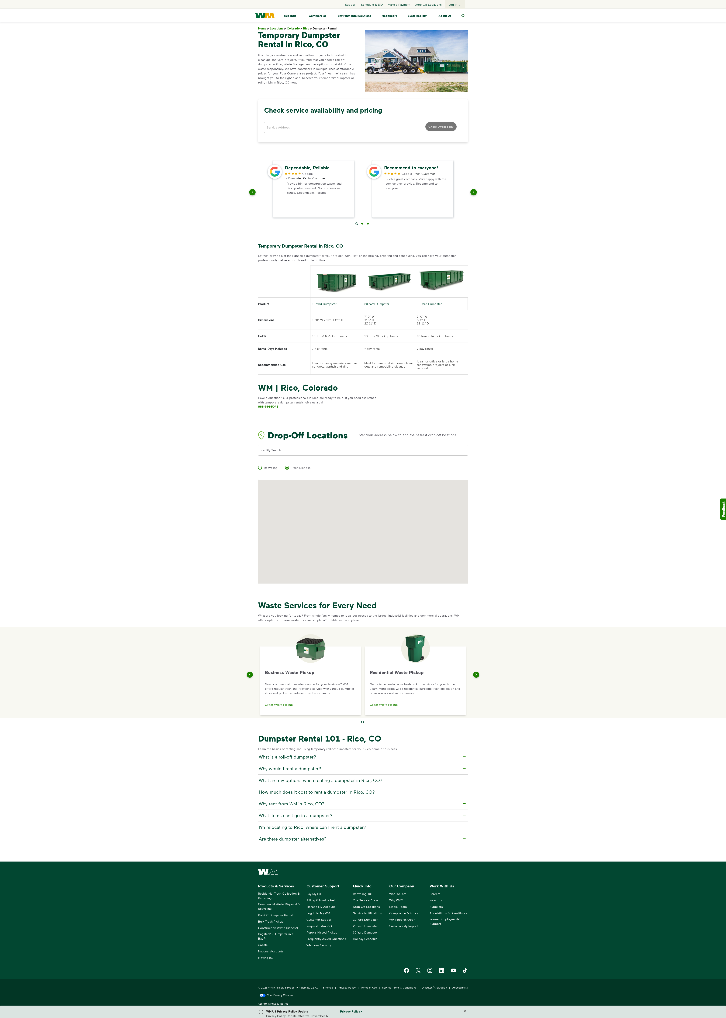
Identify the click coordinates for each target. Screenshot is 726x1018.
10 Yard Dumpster (365, 919)
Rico (307, 28)
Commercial (317, 16)
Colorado (294, 28)
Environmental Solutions (354, 16)
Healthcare (389, 16)
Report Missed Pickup (321, 932)
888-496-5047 (268, 406)
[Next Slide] (476, 675)
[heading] (362, 757)
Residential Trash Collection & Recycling (279, 896)
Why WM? (396, 900)
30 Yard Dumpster (429, 304)
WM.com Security (318, 945)
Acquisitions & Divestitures (448, 913)
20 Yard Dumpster (376, 304)
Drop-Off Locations (428, 4)
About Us (444, 16)
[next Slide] (473, 193)
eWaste (263, 945)
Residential (289, 16)
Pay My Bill (314, 894)
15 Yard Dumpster (324, 304)
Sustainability (417, 16)
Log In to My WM (318, 913)
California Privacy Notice (273, 1003)
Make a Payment (399, 4)
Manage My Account (320, 906)
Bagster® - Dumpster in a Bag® (275, 936)
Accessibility (460, 987)
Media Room (398, 906)
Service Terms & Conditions (399, 987)
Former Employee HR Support (445, 921)
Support (350, 4)
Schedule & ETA (372, 4)
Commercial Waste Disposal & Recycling (279, 906)
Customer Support (319, 919)
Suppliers (436, 906)
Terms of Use (369, 987)
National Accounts (270, 951)
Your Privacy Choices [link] (280, 995)
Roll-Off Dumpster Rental (275, 915)
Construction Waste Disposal (278, 928)
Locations (278, 28)
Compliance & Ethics (403, 913)
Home (263, 28)
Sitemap (328, 987)
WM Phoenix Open (402, 919)
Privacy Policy (347, 987)
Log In (452, 4)
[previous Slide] (252, 193)
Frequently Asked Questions (326, 939)
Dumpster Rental (325, 28)
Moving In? (265, 957)
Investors (436, 900)
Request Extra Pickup (321, 926)
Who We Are (397, 894)
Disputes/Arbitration (434, 987)
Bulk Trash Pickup (270, 921)
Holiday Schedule (365, 939)
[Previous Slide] (250, 675)
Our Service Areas (366, 900)
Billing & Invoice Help (321, 900)
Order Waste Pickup (279, 704)
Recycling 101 (362, 894)
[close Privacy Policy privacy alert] (465, 1011)
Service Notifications (367, 913)
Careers (435, 894)
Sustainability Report (403, 926)
